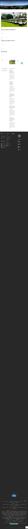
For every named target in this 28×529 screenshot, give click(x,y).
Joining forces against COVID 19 (8, 40)
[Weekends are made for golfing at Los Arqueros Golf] (15, 151)
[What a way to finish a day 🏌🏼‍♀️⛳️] (15, 206)
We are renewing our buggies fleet (8, 29)
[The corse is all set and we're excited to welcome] (15, 182)
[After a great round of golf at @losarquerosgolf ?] (13, 383)
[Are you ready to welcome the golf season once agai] (15, 419)
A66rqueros (2, 30)
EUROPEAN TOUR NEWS (12, 68)
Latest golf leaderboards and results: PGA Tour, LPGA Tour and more (11, 71)
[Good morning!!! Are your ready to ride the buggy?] (15, 479)
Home (11, 7)
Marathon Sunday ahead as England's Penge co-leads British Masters (12, 95)
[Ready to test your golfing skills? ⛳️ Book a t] (13, 148)
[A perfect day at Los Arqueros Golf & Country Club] (13, 342)
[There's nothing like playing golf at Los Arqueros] (15, 376)
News (12, 7)
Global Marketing (20, 527)
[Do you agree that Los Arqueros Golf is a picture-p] (13, 222)
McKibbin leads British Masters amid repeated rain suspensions (12, 107)
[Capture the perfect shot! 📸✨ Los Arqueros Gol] (13, 298)
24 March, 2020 (5, 41)
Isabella (1, 41)
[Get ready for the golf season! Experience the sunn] (15, 300)
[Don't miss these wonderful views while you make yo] (13, 476)
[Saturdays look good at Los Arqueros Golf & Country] (13, 414)
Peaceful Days (4, 51)
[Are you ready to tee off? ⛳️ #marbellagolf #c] (15, 325)
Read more (2, 33)
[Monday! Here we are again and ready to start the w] (15, 451)
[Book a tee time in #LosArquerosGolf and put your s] (13, 445)
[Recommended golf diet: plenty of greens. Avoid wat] (13, 248)
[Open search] (26, 2)
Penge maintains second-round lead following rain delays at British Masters (12, 119)
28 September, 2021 (5, 30)
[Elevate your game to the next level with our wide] (15, 260)
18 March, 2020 (5, 52)
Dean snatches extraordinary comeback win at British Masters (11, 83)
